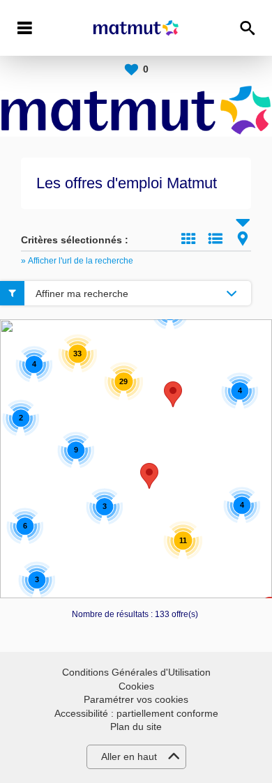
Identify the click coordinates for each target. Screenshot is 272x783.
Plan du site (136, 726)
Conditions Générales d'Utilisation (136, 672)
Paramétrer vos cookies (136, 699)
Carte (242, 238)
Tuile (188, 238)
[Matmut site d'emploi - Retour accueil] (136, 27)
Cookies (136, 686)
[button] (173, 394)
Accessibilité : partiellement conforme (136, 713)
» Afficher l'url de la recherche (77, 261)
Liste (215, 238)
